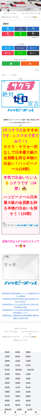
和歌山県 (8, 409)
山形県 (19, 409)
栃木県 (17, 400)
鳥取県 (17, 405)
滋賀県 (17, 396)
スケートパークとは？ (11, 331)
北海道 (17, 361)
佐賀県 (28, 392)
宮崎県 (28, 378)
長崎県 (17, 383)
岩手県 (28, 365)
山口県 (29, 409)
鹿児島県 (18, 369)
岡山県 (28, 387)
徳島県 (28, 400)
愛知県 (7, 352)
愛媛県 (28, 352)
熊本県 (17, 374)
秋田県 (17, 352)
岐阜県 (17, 356)
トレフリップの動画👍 (30, 337)
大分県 (17, 387)
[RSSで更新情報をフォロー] (30, 63)
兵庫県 (28, 361)
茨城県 (7, 365)
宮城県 (17, 378)
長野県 (7, 383)
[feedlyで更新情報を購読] (11, 63)
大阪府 (17, 392)
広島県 (7, 356)
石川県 (17, 365)
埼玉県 (7, 396)
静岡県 (7, 400)
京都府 (28, 374)
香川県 (7, 369)
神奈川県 (30, 369)
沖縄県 (7, 392)
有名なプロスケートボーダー (11, 337)
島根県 (28, 396)
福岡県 (7, 361)
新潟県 (7, 387)
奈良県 (28, 383)
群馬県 (28, 356)
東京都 (7, 405)
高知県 (7, 374)
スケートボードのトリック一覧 (30, 333)
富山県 (28, 405)
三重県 (7, 378)
